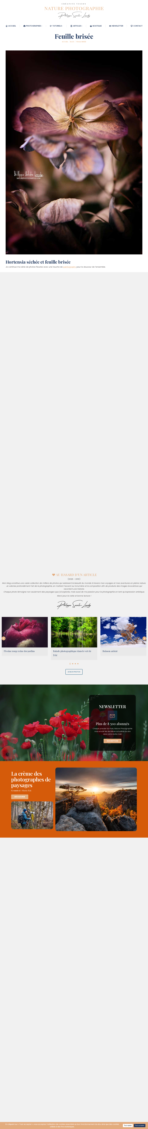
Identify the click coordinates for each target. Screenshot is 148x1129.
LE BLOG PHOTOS (74, 672)
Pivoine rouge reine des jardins (19, 651)
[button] (4, 638)
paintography (69, 267)
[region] (74, 723)
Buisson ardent (110, 651)
